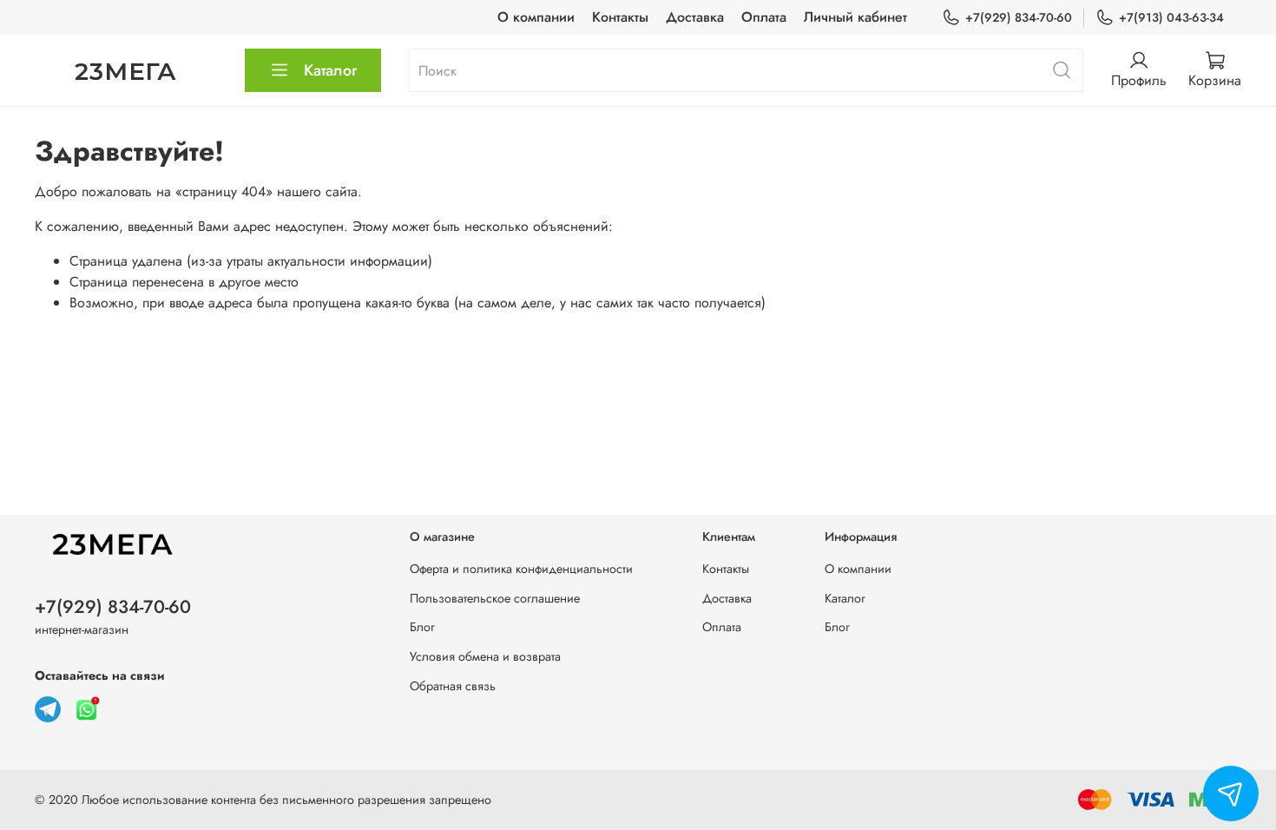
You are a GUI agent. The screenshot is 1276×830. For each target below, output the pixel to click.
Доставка (695, 17)
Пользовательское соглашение (495, 598)
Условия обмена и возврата (485, 656)
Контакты (620, 17)
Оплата (763, 17)
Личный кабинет (855, 17)
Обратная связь (453, 686)
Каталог (330, 70)
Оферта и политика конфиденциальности (521, 568)
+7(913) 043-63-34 (1171, 17)
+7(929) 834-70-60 (1018, 17)
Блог (422, 627)
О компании (536, 17)
